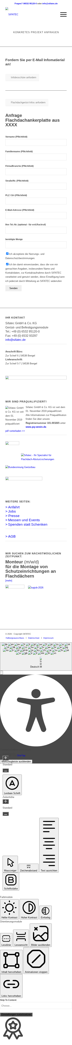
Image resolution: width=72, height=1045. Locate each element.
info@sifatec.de (50, 3)
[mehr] (8, 580)
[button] (1, 673)
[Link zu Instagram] (58, 634)
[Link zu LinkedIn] (47, 634)
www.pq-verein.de (36, 426)
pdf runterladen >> (15, 431)
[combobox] (36, 656)
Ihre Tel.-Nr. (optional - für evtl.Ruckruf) (25, 224)
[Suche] (52, 14)
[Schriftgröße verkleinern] (6, 770)
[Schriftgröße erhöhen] (6, 758)
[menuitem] (52, 14)
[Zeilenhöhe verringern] (6, 814)
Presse (14, 516)
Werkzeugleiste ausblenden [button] (16, 761)
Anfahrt (14, 507)
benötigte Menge (14, 239)
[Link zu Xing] (53, 634)
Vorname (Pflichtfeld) (16, 137)
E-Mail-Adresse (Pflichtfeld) (19, 210)
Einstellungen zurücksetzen (16, 1014)
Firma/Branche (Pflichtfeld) (19, 166)
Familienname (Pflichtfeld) (19, 151)
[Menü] (61, 14)
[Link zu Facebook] (41, 634)
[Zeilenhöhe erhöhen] (6, 801)
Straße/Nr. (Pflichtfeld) (16, 181)
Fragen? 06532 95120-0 (26, 3)
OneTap (21, 755)
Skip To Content (8, 1000)
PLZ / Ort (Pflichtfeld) (16, 195)
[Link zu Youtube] (64, 634)
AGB (12, 536)
